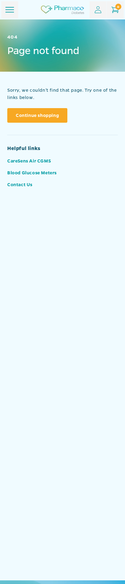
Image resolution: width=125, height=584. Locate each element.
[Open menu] (9, 9)
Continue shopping (37, 115)
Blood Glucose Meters (32, 172)
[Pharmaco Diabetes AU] (62, 9)
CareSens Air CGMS (29, 161)
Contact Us (19, 184)
